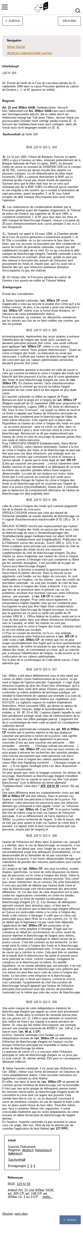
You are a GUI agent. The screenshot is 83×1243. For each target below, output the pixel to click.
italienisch (15, 1153)
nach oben (21, 1213)
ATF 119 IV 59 (50, 786)
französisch (43, 1150)
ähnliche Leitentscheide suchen (29, 53)
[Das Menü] (5, 7)
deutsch (28, 1150)
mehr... (47, 1197)
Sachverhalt (16, 1159)
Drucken (69, 21)
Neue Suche (16, 47)
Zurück (71, 1220)
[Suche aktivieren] (78, 11)
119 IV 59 (23, 1184)
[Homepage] (41, 7)
